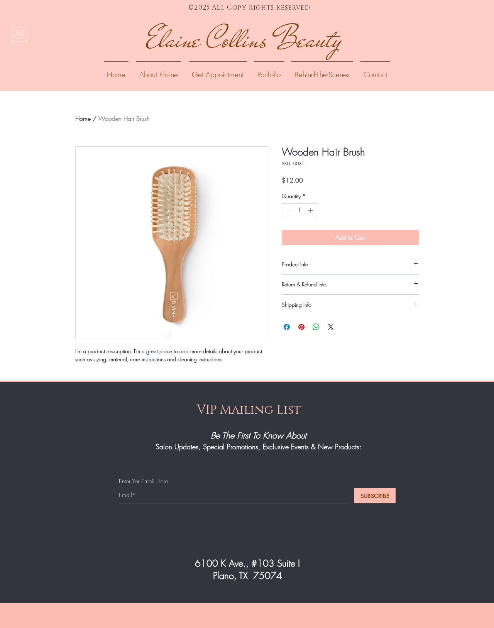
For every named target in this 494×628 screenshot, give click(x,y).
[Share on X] (330, 327)
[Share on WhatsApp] (316, 327)
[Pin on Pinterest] (301, 327)
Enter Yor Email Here (143, 481)
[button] (269, 71)
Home (83, 118)
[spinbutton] (299, 210)
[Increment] (311, 210)
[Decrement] (288, 210)
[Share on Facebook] (286, 327)
